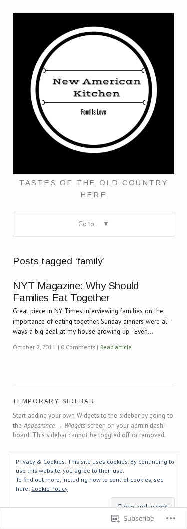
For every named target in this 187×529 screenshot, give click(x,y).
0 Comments (78, 347)
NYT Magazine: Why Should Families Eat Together (75, 291)
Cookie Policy (49, 488)
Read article (116, 347)
